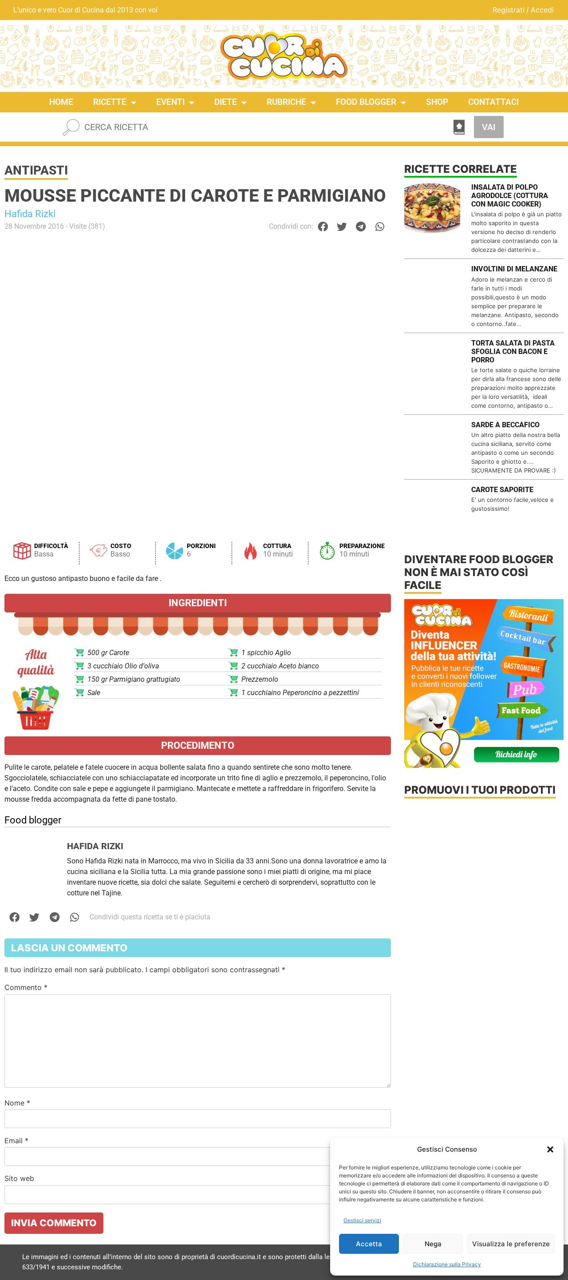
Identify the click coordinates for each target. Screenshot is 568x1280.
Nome (17, 1102)
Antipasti (36, 170)
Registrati (509, 9)
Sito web (19, 1178)
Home (61, 102)
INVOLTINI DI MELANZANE (514, 269)
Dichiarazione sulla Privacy (447, 1264)
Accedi (542, 9)
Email (16, 1140)
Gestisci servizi (362, 1220)
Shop (437, 102)
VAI (489, 127)
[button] (550, 1149)
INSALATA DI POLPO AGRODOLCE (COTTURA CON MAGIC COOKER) (509, 195)
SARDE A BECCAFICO (505, 425)
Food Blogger (366, 102)
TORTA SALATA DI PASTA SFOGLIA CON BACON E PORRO (513, 351)
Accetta (369, 1244)
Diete (225, 102)
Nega (433, 1244)
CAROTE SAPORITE (502, 489)
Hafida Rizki (29, 213)
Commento (25, 987)
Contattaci (493, 102)
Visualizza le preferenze (511, 1244)
